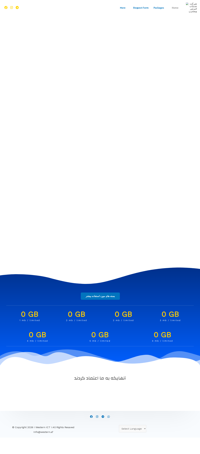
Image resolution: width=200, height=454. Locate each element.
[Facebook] (6, 7)
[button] (100, 296)
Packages (159, 7)
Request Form (141, 7)
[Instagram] (97, 416)
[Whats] (108, 416)
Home (175, 7)
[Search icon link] (24, 7)
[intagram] (11, 7)
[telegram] (103, 416)
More (122, 7)
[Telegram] (17, 7)
